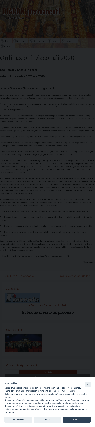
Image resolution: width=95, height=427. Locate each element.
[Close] (88, 384)
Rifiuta (47, 419)
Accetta (76, 419)
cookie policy (81, 409)
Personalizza (18, 419)
